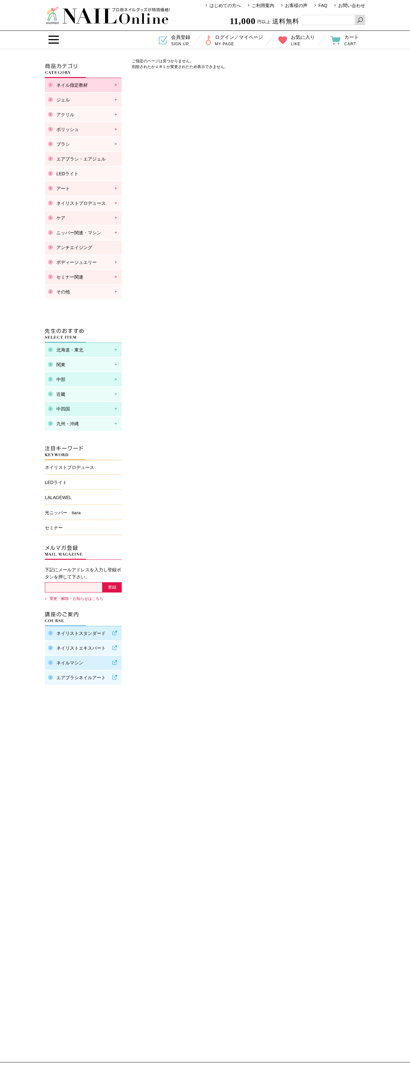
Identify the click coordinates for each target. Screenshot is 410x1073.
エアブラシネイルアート (81, 677)
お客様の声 (296, 5)
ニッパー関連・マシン (78, 232)
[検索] (360, 20)
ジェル (63, 99)
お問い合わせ (351, 5)
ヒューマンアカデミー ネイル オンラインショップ (108, 15)
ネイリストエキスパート (81, 648)
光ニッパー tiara (63, 512)
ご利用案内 (263, 5)
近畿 (60, 394)
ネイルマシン (69, 662)
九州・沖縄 (67, 423)
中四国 (63, 408)
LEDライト (67, 173)
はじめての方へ (225, 5)
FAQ (322, 5)
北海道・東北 (69, 349)
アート (63, 188)
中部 (60, 379)
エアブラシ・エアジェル (81, 158)
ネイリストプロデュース (81, 203)
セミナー (54, 527)
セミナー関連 (69, 277)
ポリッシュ (67, 129)
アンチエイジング (74, 247)
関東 (60, 364)
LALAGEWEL (58, 497)
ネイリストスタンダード (81, 633)
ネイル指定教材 (72, 85)
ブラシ (63, 144)
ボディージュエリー (76, 262)
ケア (60, 218)
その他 (63, 291)
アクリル (65, 114)
